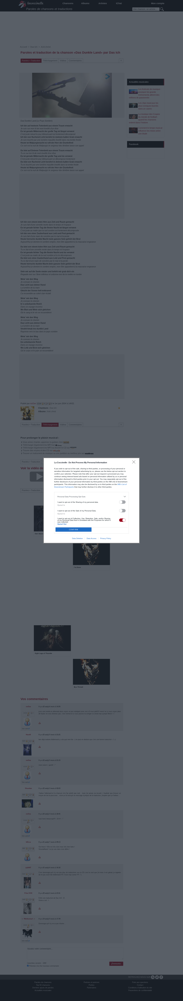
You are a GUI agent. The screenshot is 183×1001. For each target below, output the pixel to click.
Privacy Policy (105, 538)
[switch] (122, 502)
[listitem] (91, 496)
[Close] (134, 462)
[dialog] (91, 500)
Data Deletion (77, 538)
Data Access (91, 538)
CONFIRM (73, 530)
